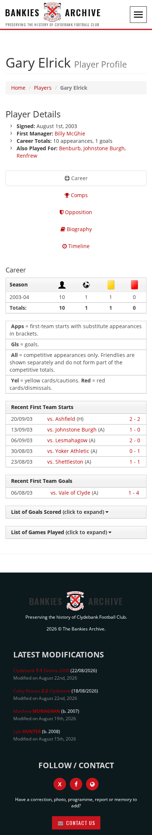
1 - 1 (134, 461)
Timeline (78, 246)
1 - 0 (134, 429)
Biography (78, 229)
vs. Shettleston (65, 461)
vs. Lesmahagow (67, 440)
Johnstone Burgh (104, 148)
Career (79, 178)
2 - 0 (134, 440)
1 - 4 (133, 492)
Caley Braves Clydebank (41, 691)
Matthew (36, 711)
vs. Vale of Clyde (70, 492)
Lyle (27, 731)
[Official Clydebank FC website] (92, 784)
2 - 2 (134, 418)
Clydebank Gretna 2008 (41, 670)
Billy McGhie (70, 133)
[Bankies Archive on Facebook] (76, 784)
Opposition (77, 212)
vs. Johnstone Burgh (72, 429)
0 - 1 (134, 450)
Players (43, 87)
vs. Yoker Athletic (68, 450)
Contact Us (80, 823)
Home (18, 87)
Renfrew (27, 155)
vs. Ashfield (61, 418)
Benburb (70, 148)
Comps (78, 195)
